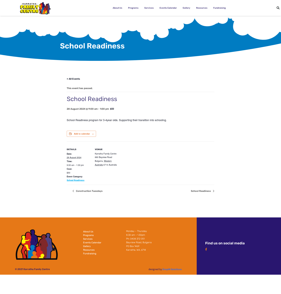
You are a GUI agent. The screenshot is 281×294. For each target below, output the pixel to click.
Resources (201, 8)
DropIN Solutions (172, 269)
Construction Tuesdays (89, 191)
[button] (278, 8)
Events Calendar (168, 8)
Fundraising (219, 8)
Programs (133, 8)
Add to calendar (82, 133)
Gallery (186, 8)
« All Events (73, 78)
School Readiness (75, 180)
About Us (117, 8)
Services (149, 8)
